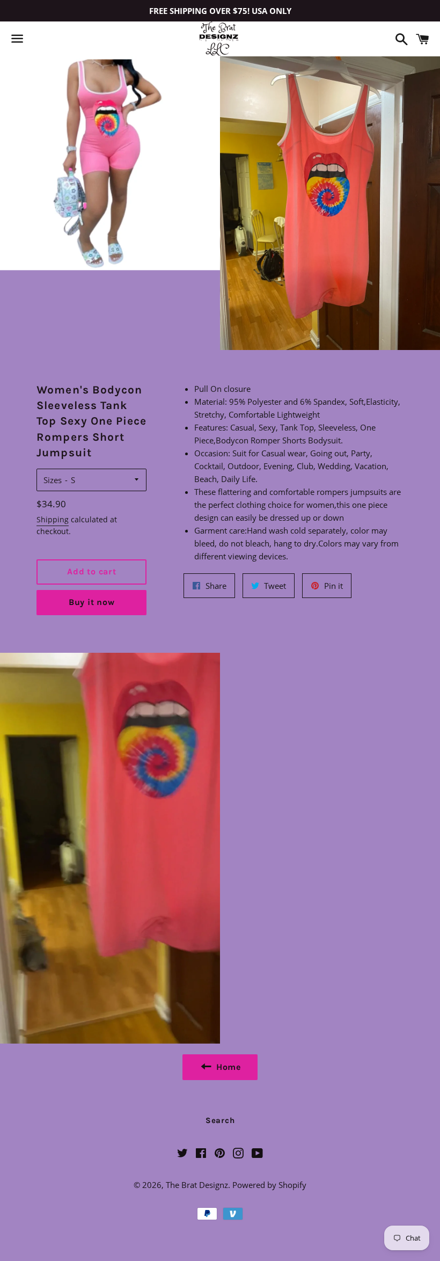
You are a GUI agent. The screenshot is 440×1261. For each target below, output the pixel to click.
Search (220, 1120)
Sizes (52, 480)
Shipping (52, 519)
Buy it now (92, 602)
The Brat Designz (197, 1184)
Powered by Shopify (269, 1184)
